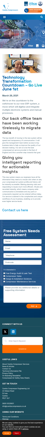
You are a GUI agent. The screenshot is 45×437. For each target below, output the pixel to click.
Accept (6, 433)
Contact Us (6, 369)
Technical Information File (11, 371)
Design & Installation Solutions (19, 279)
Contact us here (15, 210)
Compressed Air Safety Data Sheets (16, 378)
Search (22, 349)
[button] (4, 17)
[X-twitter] (5, 332)
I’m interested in (9, 270)
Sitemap (5, 419)
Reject (17, 433)
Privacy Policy (7, 373)
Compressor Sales (13, 276)
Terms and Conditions (10, 417)
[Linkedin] (13, 332)
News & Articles (8, 366)
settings (25, 429)
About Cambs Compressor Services (15, 364)
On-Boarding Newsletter (11, 376)
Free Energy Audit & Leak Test (19, 273)
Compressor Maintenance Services (21, 281)
